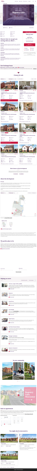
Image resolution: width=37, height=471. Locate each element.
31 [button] (1, 425)
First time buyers (31, 280)
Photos (6, 27)
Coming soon (34, 192)
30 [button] (10, 424)
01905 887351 (29, 37)
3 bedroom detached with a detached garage (8, 114)
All (35, 280)
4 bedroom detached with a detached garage (27, 156)
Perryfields (22, 443)
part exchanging (16, 311)
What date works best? (4, 415)
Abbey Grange (3, 460)
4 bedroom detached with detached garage (8, 156)
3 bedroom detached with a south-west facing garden (27, 136)
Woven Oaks (3, 443)
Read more (34, 68)
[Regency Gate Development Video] (18, 395)
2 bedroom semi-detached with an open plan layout (8, 93)
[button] (15, 210)
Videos (11, 27)
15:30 (14, 422)
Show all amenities (18, 271)
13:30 (22, 419)
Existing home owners (24, 280)
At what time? (15, 415)
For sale (29, 192)
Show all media (31, 27)
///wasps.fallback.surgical (8, 217)
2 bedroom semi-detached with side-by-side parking (27, 93)
